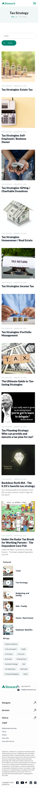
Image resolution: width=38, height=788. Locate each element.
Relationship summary (9, 728)
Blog (12, 17)
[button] (33, 3)
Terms (4, 732)
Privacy (4, 735)
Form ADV (5, 738)
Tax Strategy (7, 86)
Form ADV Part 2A (8, 741)
